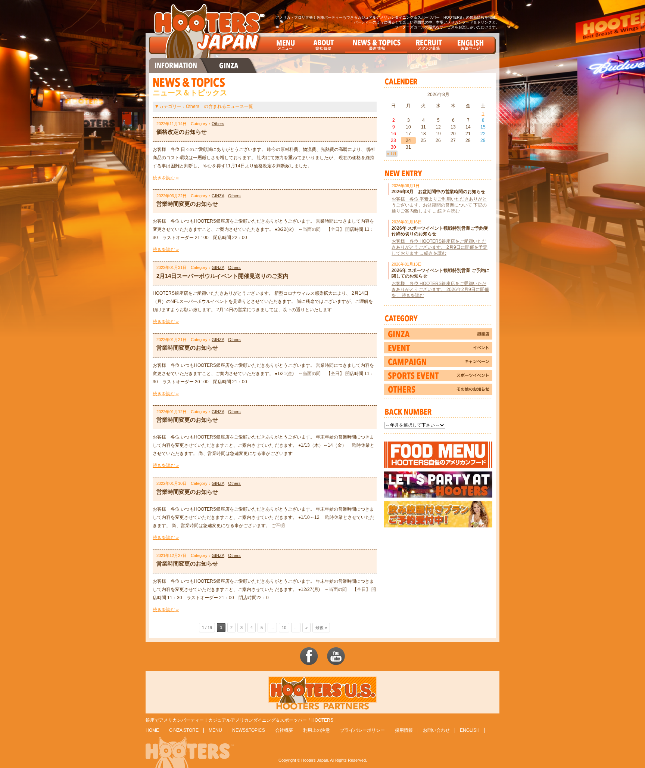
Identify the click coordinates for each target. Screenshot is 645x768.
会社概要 (284, 730)
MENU (215, 730)
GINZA (218, 195)
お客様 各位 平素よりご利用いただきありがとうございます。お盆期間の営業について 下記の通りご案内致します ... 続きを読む (439, 205)
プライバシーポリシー (362, 730)
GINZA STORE (184, 730)
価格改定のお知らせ (181, 131)
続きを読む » (166, 177)
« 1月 (391, 154)
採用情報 (404, 730)
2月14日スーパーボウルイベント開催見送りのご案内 (222, 276)
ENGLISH (470, 730)
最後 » (321, 627)
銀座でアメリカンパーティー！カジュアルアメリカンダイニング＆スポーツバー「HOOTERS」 (242, 720)
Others (218, 123)
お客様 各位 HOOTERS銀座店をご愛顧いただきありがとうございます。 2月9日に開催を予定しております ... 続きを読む (439, 247)
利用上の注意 (316, 730)
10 (284, 627)
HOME (152, 730)
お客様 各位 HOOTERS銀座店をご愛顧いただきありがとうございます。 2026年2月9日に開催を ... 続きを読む (440, 289)
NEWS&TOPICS (248, 730)
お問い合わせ (436, 730)
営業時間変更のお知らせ (187, 204)
